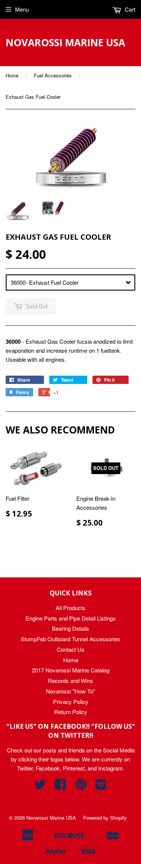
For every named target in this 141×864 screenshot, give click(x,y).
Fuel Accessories (53, 75)
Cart (129, 9)
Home (12, 75)
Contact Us (71, 649)
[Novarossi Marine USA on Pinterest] (80, 786)
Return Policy (70, 712)
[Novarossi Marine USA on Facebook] (60, 786)
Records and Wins (70, 680)
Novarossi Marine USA (65, 42)
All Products (70, 608)
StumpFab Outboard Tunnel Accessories (70, 639)
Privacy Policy (70, 701)
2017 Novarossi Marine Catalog (70, 670)
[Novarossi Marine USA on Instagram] (101, 786)
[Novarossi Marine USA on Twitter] (40, 786)
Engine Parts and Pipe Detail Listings (71, 618)
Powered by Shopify (105, 817)
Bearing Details (70, 628)
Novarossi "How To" (70, 691)
